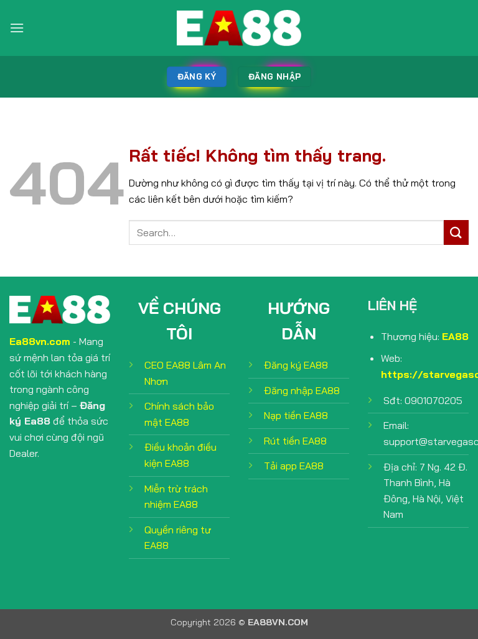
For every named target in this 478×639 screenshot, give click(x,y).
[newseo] (239, 28)
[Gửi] (456, 232)
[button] (16, 27)
